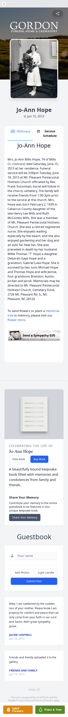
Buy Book (39, 459)
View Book (18, 459)
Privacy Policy (23, 700)
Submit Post (34, 581)
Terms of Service (44, 700)
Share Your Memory (24, 517)
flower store (16, 320)
